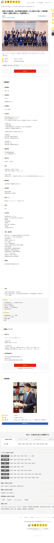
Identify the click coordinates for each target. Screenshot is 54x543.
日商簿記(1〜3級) (20, 486)
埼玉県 (22, 463)
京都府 (15, 470)
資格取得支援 (31, 508)
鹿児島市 (20, 6)
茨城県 (11, 463)
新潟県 (11, 459)
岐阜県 (11, 466)
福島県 (33, 455)
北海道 (11, 455)
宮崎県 (38, 443)
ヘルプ (20, 517)
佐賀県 (23, 443)
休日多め (25, 506)
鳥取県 (11, 473)
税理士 (34, 6)
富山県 (15, 459)
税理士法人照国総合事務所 (27, 6)
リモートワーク (4, 506)
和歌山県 (29, 470)
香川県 (33, 473)
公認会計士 (7, 486)
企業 (8, 492)
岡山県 (18, 473)
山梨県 (25, 459)
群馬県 (18, 463)
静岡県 (15, 466)
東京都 (29, 463)
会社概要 (25, 517)
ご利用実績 (31, 517)
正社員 (3, 499)
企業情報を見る (25, 423)
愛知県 (18, 466)
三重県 (22, 466)
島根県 (15, 473)
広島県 (22, 473)
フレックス (19, 506)
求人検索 (41, 2)
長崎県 (27, 443)
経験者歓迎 (25, 508)
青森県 (15, 455)
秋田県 (25, 455)
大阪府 (18, 470)
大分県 (34, 443)
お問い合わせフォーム (37, 530)
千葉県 (25, 463)
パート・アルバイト (18, 499)
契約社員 (9, 499)
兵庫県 (22, 470)
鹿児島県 (16, 6)
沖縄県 (46, 443)
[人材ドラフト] (10, 1)
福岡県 (19, 443)
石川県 (18, 459)
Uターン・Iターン (12, 506)
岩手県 (18, 455)
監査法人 (11, 492)
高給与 (11, 508)
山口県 (25, 473)
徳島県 (29, 473)
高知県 (40, 473)
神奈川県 (33, 463)
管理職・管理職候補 (5, 508)
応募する (25, 71)
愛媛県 (36, 473)
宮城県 (22, 455)
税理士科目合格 (13, 486)
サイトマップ (38, 517)
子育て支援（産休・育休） (45, 506)
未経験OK (19, 508)
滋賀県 (11, 470)
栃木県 (15, 463)
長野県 (29, 459)
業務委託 (26, 499)
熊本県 (30, 443)
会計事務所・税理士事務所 (33, 506)
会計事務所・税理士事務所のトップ (7, 6)
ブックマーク (49, 2)
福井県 (22, 459)
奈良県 (25, 470)
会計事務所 (3, 492)
